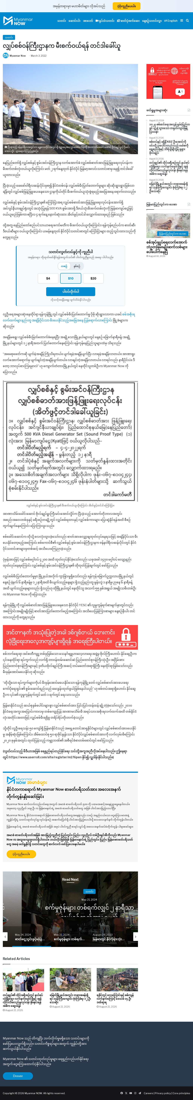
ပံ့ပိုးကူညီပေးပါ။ (126, 6)
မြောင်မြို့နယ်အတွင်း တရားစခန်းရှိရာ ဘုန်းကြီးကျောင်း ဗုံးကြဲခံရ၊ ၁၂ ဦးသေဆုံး (70, 998)
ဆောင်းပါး (74, 20)
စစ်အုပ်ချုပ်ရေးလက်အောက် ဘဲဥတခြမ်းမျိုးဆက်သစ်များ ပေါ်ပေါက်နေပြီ (167, 247)
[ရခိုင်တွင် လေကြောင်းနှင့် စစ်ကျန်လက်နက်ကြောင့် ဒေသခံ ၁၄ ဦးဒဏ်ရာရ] (117, 979)
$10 (71, 278)
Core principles (181, 1093)
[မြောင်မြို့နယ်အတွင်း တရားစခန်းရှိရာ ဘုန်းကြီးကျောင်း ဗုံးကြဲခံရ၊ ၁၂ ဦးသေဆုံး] (70, 979)
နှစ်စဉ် (77, 266)
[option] (89, 909)
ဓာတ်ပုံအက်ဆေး (130, 20)
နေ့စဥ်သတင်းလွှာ (152, 20)
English (172, 20)
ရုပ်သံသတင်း (106, 20)
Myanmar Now (18, 55)
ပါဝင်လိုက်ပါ (71, 291)
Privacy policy (163, 1093)
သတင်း (61, 20)
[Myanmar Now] (18, 20)
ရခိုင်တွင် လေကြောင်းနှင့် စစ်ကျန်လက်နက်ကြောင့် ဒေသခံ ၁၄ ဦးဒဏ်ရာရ (115, 998)
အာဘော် (88, 20)
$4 (48, 278)
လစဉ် (64, 266)
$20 (93, 278)
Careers (149, 1093)
